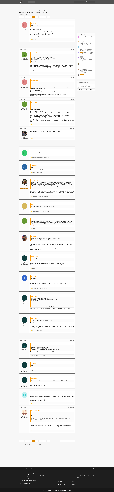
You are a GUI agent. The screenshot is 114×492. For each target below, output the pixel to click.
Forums (31, 1)
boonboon (83, 86)
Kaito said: (33, 23)
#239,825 (72, 128)
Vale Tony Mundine (84, 63)
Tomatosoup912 (83, 85)
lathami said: (33, 236)
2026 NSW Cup (82, 61)
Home (25, 1)
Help (88, 468)
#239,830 (72, 215)
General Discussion (83, 67)
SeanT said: (33, 204)
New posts (41, 475)
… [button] (25, 16)
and (35, 403)
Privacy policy (84, 468)
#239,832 (72, 253)
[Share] (69, 20)
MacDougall (22, 14)
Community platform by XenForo (53, 490)
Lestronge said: (34, 80)
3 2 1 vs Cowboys (83, 69)
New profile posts (43, 477)
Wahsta (73, 484)
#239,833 (72, 272)
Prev (21, 16)
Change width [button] (30, 468)
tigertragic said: (34, 256)
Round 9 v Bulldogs (86, 74)
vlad (87, 85)
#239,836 (72, 340)
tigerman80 (91, 85)
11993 (37, 16)
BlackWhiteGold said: (35, 410)
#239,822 (72, 49)
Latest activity (42, 480)
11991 (31, 16)
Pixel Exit (69, 490)
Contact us (73, 468)
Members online (83, 82)
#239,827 (72, 161)
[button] (34, 2)
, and (37, 330)
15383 (45, 16)
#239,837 (72, 360)
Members (47, 1)
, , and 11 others (40, 157)
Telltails (79, 86)
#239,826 (72, 148)
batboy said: (33, 52)
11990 (28, 16)
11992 (34, 16)
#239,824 (72, 99)
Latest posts (83, 34)
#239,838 (72, 375)
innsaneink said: (34, 219)
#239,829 (72, 200)
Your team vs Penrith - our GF (86, 36)
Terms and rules (78, 468)
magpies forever (89, 86)
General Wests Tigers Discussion (85, 44)
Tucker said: (33, 165)
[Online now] (24, 136)
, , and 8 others (42, 137)
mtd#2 (79, 85)
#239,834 (72, 292)
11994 (40, 16)
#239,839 (72, 390)
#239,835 (72, 314)
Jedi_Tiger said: (34, 276)
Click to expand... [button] (52, 306)
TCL (85, 86)
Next (48, 16)
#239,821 (72, 20)
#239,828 (72, 176)
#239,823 (72, 77)
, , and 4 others (39, 72)
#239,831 (72, 232)
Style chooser (23, 468)
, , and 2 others (39, 124)
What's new (39, 1)
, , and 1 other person (40, 196)
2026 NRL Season (83, 38)
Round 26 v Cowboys (86, 52)
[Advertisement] (41, 7)
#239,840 (72, 407)
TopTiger (79, 87)
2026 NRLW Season (83, 78)
